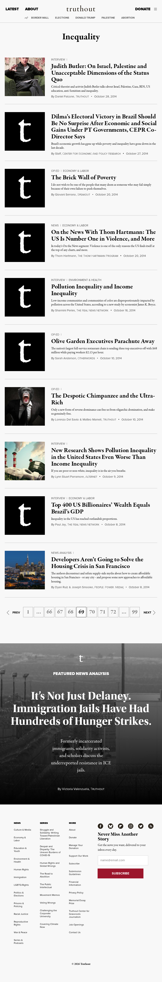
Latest (12, 9)
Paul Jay (60, 524)
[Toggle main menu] (157, 9)
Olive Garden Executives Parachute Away (102, 341)
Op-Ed (55, 171)
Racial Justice (21, 914)
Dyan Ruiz (61, 587)
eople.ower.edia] (108, 587)
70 (92, 612)
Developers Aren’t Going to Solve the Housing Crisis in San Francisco (97, 563)
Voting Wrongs (48, 902)
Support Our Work (78, 856)
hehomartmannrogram (98, 256)
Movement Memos (50, 895)
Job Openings (76, 924)
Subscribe (74, 863)
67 (60, 612)
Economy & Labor (76, 171)
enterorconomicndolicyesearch (91, 154)
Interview (58, 60)
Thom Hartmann (65, 256)
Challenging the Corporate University (48, 913)
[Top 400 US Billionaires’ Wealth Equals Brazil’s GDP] (25, 515)
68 (70, 612)
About (31, 9)
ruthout (82, 96)
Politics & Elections (19, 894)
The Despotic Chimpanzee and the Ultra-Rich (103, 399)
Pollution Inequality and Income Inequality (92, 290)
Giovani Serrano (65, 194)
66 (49, 612)
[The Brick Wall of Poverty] (25, 188)
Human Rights (21, 869)
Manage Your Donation (76, 846)
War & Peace (20, 932)
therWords (86, 358)
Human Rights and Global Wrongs (49, 864)
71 (102, 612)
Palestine (108, 18)
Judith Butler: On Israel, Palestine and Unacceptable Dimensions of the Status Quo (100, 73)
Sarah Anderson (65, 358)
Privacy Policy (76, 892)
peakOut (83, 195)
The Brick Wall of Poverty (83, 177)
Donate (142, 9)
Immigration (20, 877)
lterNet (91, 477)
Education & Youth (20, 849)
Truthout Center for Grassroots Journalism (79, 914)
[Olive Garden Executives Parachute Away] (25, 352)
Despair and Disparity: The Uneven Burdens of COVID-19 (50, 851)
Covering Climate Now (49, 925)
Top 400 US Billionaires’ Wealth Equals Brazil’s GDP (100, 508)
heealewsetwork (92, 310)
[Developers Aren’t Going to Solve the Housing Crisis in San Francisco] (25, 570)
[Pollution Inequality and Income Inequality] (25, 297)
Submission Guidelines (75, 873)
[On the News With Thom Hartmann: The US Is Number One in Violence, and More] (25, 242)
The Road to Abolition (46, 875)
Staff (58, 153)
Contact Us (75, 932)
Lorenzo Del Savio (67, 419)
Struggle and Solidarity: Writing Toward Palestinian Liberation (50, 834)
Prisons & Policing (19, 905)
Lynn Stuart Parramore (69, 476)
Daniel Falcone (64, 96)
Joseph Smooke (82, 587)
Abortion (128, 18)
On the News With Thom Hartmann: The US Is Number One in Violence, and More (103, 235)
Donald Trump (85, 18)
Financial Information (75, 883)
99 (135, 612)
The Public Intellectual (46, 886)
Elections (62, 18)
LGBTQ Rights (21, 885)
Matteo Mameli (92, 419)
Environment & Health (85, 280)
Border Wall (40, 18)
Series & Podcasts (19, 941)
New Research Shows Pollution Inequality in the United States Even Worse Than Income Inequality (103, 457)
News (55, 225)
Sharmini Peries (65, 310)
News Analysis (61, 553)
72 (113, 612)
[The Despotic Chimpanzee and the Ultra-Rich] (25, 406)
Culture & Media (22, 830)
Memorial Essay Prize (77, 902)
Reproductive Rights (21, 923)
